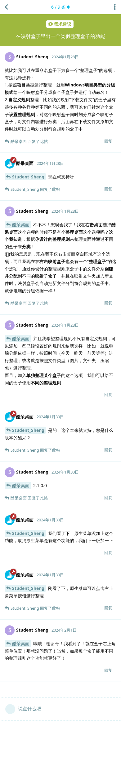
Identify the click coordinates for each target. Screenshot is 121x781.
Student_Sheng (28, 177)
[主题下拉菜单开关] (115, 7)
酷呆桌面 (20, 225)
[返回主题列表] (6, 7)
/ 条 (58, 7)
